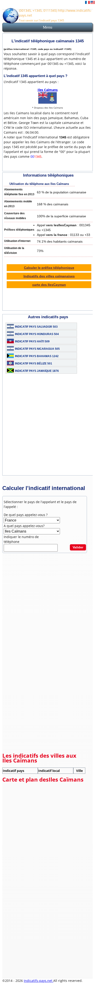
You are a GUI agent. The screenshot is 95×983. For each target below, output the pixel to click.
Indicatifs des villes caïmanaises (49, 276)
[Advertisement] (47, 428)
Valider (78, 547)
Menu (47, 27)
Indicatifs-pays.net (38, 980)
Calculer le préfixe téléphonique (49, 267)
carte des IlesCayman (49, 285)
